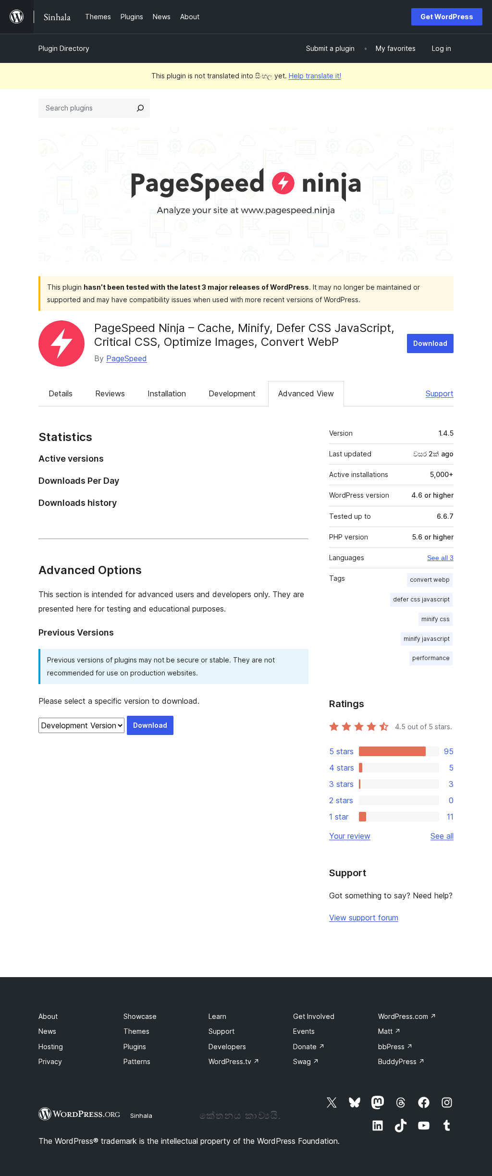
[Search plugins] (140, 108)
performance (431, 658)
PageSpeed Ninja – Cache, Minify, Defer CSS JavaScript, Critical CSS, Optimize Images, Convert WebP (244, 335)
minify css (435, 619)
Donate (309, 1046)
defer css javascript (421, 599)
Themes (136, 1031)
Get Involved (313, 1016)
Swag (306, 1061)
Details (61, 393)
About (48, 1016)
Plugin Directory (63, 48)
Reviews (110, 393)
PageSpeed (126, 358)
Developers (227, 1046)
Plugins (134, 1046)
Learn (217, 1016)
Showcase (140, 1016)
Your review (349, 836)
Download (430, 343)
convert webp (430, 579)
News (47, 1031)
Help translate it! (315, 76)
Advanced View (306, 393)
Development (232, 393)
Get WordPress (446, 16)
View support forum (363, 917)
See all (442, 836)
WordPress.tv (234, 1061)
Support (440, 393)
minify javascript (427, 638)
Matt (389, 1031)
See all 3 (440, 558)
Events (304, 1031)
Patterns (136, 1061)
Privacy (50, 1061)
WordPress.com (407, 1016)
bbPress (395, 1046)
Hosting (50, 1046)
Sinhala (141, 1115)
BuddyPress (401, 1061)
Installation (167, 393)
